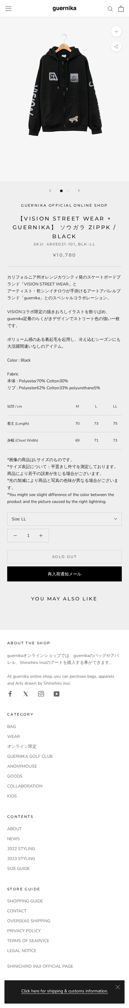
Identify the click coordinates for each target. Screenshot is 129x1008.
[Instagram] (41, 693)
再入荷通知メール (64, 574)
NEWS (13, 839)
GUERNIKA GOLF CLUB (29, 756)
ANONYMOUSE (22, 766)
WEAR (13, 736)
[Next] (79, 190)
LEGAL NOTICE (21, 951)
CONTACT (16, 911)
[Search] (110, 8)
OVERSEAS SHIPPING (28, 921)
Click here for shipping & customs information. (64, 991)
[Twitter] (26, 693)
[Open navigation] (8, 8)
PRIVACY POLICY (23, 931)
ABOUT (14, 829)
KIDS (12, 796)
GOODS (14, 776)
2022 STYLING (21, 849)
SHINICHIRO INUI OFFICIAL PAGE (40, 966)
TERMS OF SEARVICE (28, 941)
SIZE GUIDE (18, 868)
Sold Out (64, 556)
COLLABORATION (24, 786)
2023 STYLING (21, 859)
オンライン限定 (22, 746)
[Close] (118, 987)
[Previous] (50, 190)
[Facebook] (10, 693)
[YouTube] (57, 693)
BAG (11, 726)
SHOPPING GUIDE (25, 901)
